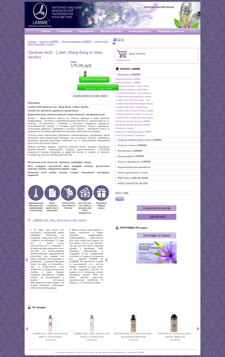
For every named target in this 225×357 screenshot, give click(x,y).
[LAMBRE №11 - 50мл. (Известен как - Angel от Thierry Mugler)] (50, 323)
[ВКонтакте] (115, 39)
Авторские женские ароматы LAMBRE (133, 121)
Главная (32, 41)
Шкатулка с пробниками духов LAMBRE (134, 132)
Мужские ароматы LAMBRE (76, 41)
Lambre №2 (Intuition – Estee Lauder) (133, 86)
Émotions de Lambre (125, 128)
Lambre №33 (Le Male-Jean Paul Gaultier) (135, 118)
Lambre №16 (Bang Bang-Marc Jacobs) (134, 97)
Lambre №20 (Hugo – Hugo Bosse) (132, 107)
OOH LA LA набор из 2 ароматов (130, 135)
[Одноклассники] (122, 39)
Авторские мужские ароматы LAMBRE (133, 125)
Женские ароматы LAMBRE (128, 79)
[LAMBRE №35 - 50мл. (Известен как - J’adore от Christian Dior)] (92, 323)
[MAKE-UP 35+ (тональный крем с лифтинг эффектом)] (175, 323)
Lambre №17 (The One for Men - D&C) (134, 100)
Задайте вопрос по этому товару (90, 96)
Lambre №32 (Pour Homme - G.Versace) (134, 114)
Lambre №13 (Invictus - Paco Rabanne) (134, 93)
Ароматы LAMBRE (49, 41)
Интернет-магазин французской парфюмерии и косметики (67, 12)
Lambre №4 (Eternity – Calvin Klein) (132, 90)
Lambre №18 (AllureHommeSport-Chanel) (135, 104)
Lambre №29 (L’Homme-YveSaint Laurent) (135, 111)
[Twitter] (119, 39)
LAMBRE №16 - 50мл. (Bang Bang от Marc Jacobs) (59, 220)
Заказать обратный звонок (159, 6)
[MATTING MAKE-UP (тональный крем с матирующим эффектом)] (133, 323)
